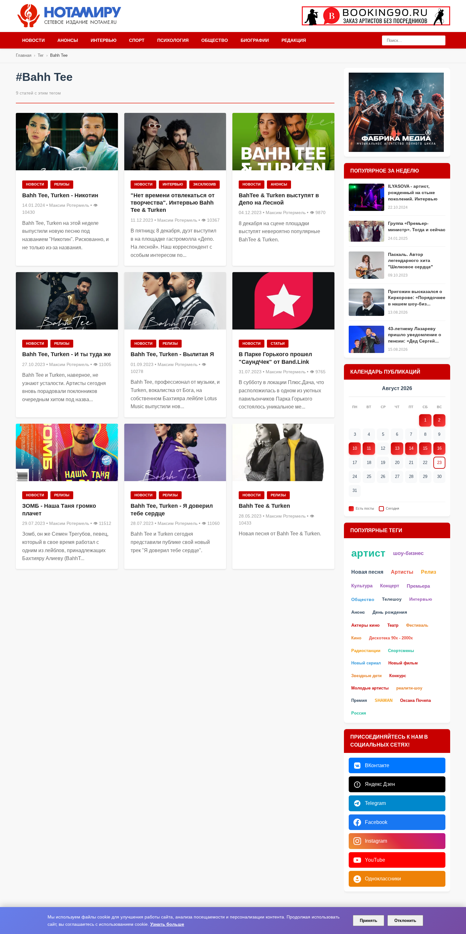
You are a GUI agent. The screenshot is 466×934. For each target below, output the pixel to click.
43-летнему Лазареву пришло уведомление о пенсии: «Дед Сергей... (414, 334)
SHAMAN (383, 700)
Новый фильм (403, 663)
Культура (361, 586)
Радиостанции (365, 650)
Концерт (389, 586)
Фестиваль (417, 625)
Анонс (358, 612)
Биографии (255, 40)
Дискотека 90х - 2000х (391, 638)
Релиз (428, 572)
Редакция (294, 40)
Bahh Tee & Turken (264, 506)
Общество (214, 40)
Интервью (103, 40)
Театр (392, 625)
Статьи (278, 343)
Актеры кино (365, 625)
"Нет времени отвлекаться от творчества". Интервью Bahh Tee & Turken (173, 202)
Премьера (418, 586)
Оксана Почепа (415, 700)
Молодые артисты (370, 688)
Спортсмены (401, 650)
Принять (368, 920)
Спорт (137, 40)
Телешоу (392, 599)
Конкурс (397, 675)
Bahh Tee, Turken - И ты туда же (66, 354)
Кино (356, 638)
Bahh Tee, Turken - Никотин (60, 195)
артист (368, 553)
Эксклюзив (204, 184)
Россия (358, 713)
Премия (359, 700)
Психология (173, 40)
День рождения (389, 612)
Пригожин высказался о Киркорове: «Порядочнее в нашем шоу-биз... (416, 297)
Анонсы (67, 40)
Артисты (402, 572)
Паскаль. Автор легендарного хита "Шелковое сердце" (410, 260)
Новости (33, 40)
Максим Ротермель (69, 205)
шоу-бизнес (408, 553)
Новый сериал (366, 663)
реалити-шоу (409, 688)
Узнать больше (167, 924)
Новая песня (367, 572)
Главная (23, 55)
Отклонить (405, 920)
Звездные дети (366, 675)
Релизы (61, 184)
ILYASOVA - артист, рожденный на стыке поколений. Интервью (412, 192)
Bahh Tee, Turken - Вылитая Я (172, 354)
